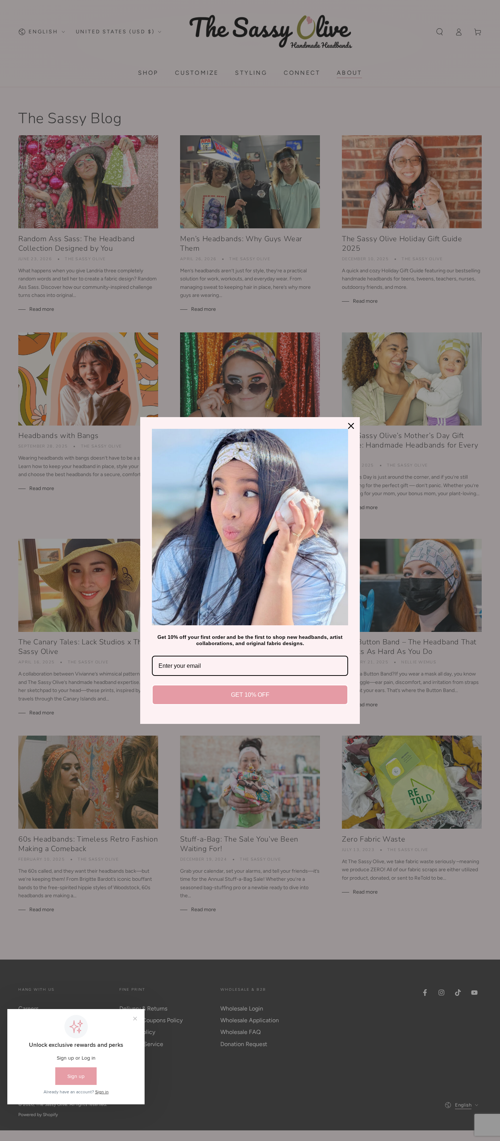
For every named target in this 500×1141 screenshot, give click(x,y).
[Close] (351, 426)
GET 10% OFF (250, 695)
